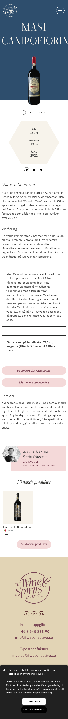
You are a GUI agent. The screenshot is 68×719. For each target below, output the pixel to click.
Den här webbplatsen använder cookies (30, 670)
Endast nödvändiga (34, 709)
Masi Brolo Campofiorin (8, 548)
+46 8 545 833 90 (34, 631)
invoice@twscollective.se (34, 655)
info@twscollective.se (34, 637)
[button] (27, 170)
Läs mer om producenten (34, 382)
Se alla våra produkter (34, 544)
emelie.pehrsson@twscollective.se (39, 465)
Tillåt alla (34, 701)
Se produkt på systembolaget (34, 370)
